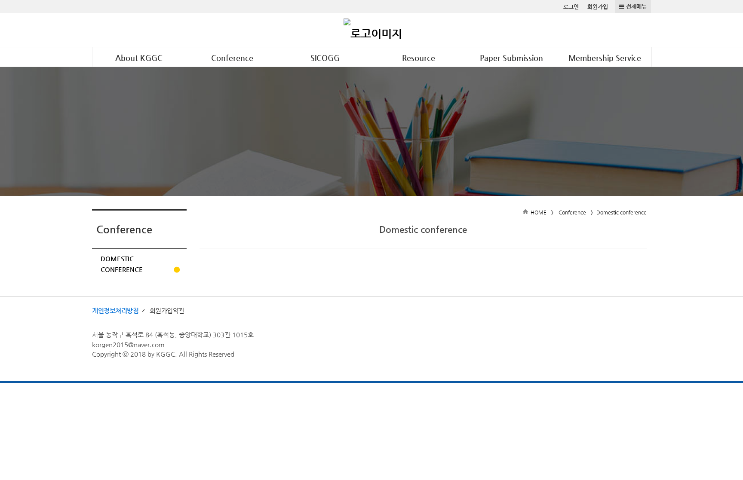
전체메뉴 (636, 6)
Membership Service (604, 58)
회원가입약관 (167, 310)
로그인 (571, 6)
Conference (232, 58)
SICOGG (325, 58)
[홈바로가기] (373, 30)
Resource (418, 58)
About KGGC (139, 58)
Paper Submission (511, 58)
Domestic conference (122, 264)
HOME (539, 212)
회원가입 (597, 6)
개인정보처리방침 (115, 310)
